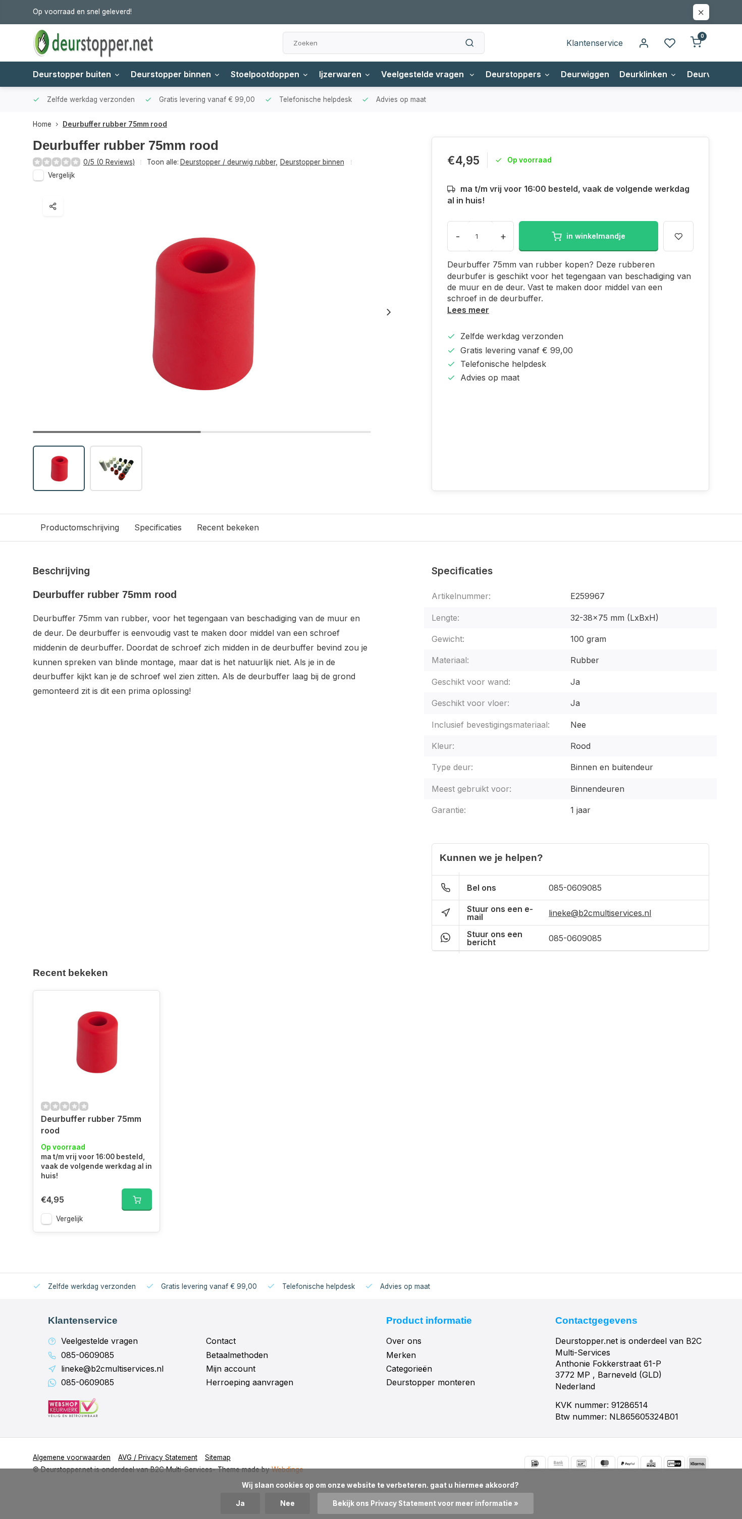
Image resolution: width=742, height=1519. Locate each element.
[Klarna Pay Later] (697, 1463)
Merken (401, 1355)
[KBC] (651, 1463)
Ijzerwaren (340, 74)
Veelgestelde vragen (423, 74)
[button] (388, 311)
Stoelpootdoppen (265, 74)
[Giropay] (674, 1463)
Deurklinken (643, 74)
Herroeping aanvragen (249, 1382)
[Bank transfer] (558, 1463)
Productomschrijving (79, 527)
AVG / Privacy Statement (157, 1457)
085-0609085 (575, 888)
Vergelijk (61, 175)
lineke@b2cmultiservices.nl (600, 913)
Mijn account (230, 1369)
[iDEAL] (535, 1463)
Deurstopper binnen (171, 74)
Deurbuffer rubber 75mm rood (115, 124)
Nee (287, 1503)
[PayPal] (628, 1463)
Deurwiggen (585, 74)
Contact (221, 1341)
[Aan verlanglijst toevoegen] (144, 1006)
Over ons (403, 1341)
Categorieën (409, 1369)
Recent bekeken (228, 527)
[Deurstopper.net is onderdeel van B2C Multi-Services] (93, 43)
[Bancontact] (581, 1463)
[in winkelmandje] (137, 1199)
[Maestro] (604, 1463)
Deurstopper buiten (72, 74)
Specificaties (158, 527)
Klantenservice (594, 43)
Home (42, 124)
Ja (240, 1503)
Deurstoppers (513, 74)
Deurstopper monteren (430, 1382)
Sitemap (218, 1457)
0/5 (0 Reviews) (109, 162)
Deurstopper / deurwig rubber (229, 162)
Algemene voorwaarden (72, 1457)
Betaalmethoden (237, 1355)
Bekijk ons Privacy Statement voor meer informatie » (425, 1503)
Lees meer (468, 310)
